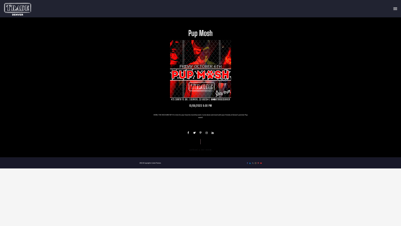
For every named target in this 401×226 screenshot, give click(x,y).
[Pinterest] (258, 163)
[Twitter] (194, 133)
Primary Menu (395, 8)
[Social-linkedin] (213, 133)
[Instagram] (207, 133)
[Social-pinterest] (200, 133)
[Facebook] (247, 163)
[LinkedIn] (250, 163)
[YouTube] (261, 163)
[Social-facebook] (188, 133)
